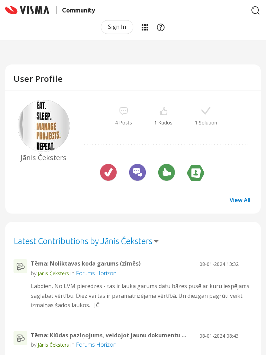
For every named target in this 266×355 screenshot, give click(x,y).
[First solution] (108, 173)
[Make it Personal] (196, 173)
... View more (236, 305)
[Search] (255, 10)
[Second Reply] (137, 173)
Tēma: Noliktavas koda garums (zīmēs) (86, 263)
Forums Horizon (96, 273)
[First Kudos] (167, 173)
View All (240, 200)
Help (161, 27)
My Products (145, 27)
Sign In (117, 27)
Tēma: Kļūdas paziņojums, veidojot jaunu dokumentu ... (108, 335)
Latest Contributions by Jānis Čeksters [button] (83, 241)
